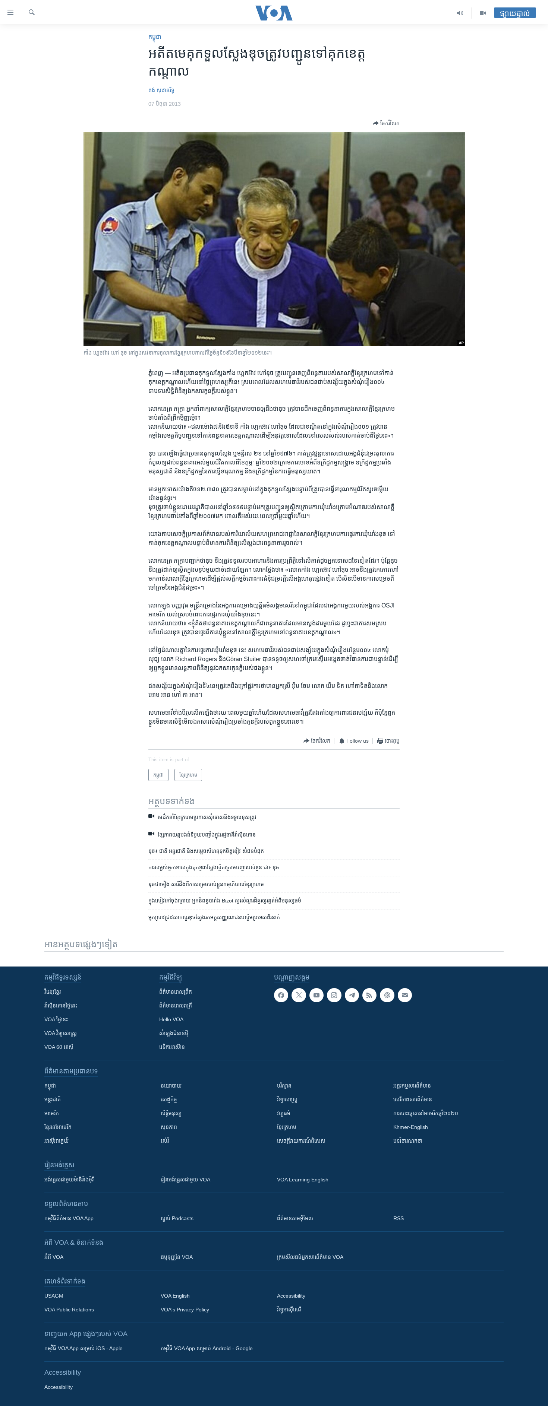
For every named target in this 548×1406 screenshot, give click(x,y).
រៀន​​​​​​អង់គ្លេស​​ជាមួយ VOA (185, 1180)
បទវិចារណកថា (407, 1141)
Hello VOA (171, 1019)
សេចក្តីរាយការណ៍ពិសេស (301, 1141)
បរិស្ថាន (284, 1086)
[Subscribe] (405, 995)
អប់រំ (165, 1141)
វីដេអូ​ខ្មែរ (52, 992)
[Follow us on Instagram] (334, 995)
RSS (398, 1218)
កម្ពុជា (154, 37)
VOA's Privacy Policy (185, 1310)
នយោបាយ (171, 1086)
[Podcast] (387, 995)
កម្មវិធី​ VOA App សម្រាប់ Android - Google (207, 1348)
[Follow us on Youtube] (316, 995)
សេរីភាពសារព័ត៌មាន (412, 1099)
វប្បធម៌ (283, 1113)
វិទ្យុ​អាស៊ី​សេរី (289, 1310)
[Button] (386, 123)
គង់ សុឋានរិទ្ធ (161, 90)
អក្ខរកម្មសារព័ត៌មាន (412, 1086)
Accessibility (291, 1296)
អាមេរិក (51, 1113)
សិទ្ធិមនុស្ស (171, 1113)
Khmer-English (410, 1127)
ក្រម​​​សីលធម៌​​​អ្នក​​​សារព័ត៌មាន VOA (310, 1257)
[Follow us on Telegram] (352, 995)
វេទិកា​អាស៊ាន (172, 1047)
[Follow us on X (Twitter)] (299, 995)
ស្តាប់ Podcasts (177, 1218)
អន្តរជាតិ (52, 1099)
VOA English (175, 1296)
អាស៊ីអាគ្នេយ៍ (56, 1141)
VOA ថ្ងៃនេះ (56, 1019)
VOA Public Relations (69, 1310)
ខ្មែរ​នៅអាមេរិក (58, 1127)
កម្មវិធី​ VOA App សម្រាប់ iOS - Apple (83, 1348)
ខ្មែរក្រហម (286, 1127)
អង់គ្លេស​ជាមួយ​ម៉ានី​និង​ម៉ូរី (69, 1180)
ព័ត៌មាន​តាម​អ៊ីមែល (295, 1218)
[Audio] (460, 13)
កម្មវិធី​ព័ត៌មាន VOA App (69, 1218)
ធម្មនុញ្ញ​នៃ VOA (177, 1257)
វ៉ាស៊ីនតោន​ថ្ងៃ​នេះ (60, 1006)
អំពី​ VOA (53, 1257)
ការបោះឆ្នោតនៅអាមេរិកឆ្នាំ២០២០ (425, 1113)
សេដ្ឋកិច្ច (169, 1099)
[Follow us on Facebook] (281, 995)
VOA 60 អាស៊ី (58, 1047)
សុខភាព (169, 1127)
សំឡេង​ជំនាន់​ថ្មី (173, 1033)
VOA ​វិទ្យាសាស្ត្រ (60, 1033)
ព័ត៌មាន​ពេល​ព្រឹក (175, 992)
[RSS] (369, 995)
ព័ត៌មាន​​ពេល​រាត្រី (175, 1006)
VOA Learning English (302, 1180)
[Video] (483, 13)
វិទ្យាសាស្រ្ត (287, 1099)
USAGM (53, 1296)
